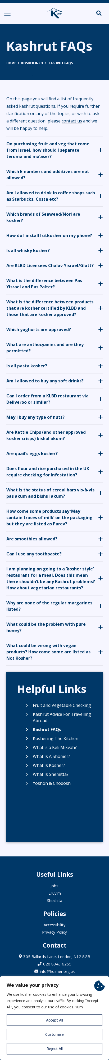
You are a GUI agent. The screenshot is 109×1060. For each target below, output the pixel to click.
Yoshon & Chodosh (52, 783)
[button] (7, 13)
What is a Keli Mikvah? (55, 747)
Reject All (55, 1048)
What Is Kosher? (49, 765)
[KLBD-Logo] (54, 13)
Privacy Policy (54, 932)
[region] (54, 1018)
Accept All (54, 1020)
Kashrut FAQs (47, 729)
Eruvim (54, 893)
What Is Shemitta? (51, 774)
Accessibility (55, 924)
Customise (54, 1034)
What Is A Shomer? (51, 756)
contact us (72, 121)
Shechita (54, 900)
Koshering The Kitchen (55, 738)
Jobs (54, 885)
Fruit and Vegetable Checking (62, 705)
